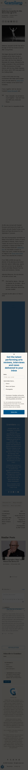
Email (5, 374)
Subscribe (14, 412)
